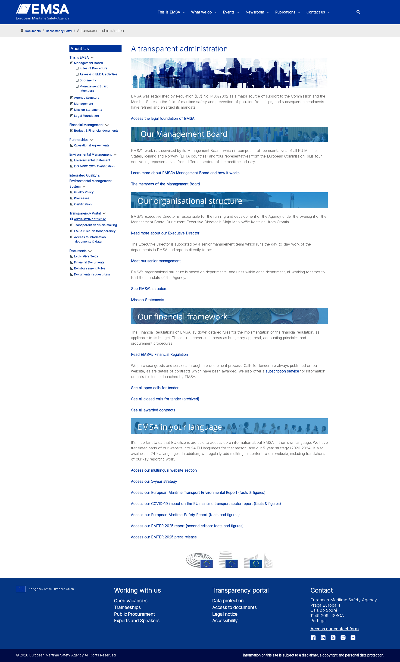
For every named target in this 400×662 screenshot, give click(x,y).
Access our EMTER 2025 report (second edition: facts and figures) (187, 525)
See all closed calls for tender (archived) (165, 399)
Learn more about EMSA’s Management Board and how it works (185, 172)
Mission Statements (88, 109)
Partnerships (78, 140)
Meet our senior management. (156, 260)
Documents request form (92, 274)
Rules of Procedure (93, 68)
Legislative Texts (86, 256)
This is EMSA (79, 57)
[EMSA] (42, 12)
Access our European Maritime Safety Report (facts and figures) (185, 514)
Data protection (228, 600)
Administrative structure (90, 219)
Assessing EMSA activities (98, 74)
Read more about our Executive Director (165, 233)
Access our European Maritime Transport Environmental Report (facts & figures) (198, 492)
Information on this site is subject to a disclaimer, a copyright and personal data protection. (313, 655)
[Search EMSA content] (358, 12)
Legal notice (225, 614)
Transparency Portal (85, 213)
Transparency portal (240, 590)
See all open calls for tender (154, 387)
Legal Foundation (86, 115)
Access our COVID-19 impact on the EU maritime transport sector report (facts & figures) (206, 503)
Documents (88, 80)
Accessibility (225, 620)
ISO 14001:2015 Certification (94, 166)
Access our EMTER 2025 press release (164, 537)
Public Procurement (134, 614)
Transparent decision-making (95, 225)
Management (83, 103)
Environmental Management (90, 154)
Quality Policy (84, 192)
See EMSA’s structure (149, 288)
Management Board (88, 63)
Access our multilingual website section (164, 470)
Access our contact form (334, 628)
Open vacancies (130, 600)
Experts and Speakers (136, 620)
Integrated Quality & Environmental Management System (90, 180)
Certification (83, 204)
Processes (81, 198)
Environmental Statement (92, 160)
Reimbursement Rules (89, 268)
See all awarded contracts (153, 410)
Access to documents (234, 607)
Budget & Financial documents (96, 130)
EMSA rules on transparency (95, 231)
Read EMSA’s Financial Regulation (159, 354)
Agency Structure (87, 97)
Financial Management (86, 125)
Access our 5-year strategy (154, 481)
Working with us (137, 590)
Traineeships (127, 607)
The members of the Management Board (165, 184)
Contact (321, 590)
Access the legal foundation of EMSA (162, 118)
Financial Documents (89, 262)
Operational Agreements (91, 145)
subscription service (282, 371)
